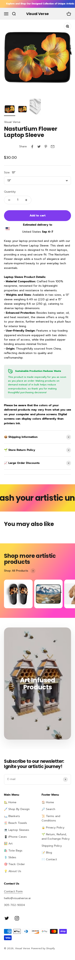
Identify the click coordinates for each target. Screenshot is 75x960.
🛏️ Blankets (12, 816)
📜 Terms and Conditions (51, 818)
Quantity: (10, 192)
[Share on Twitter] (39, 146)
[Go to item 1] (9, 110)
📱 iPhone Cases (15, 837)
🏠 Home (48, 802)
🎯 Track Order (14, 864)
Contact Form (13, 891)
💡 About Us (12, 871)
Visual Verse (12, 122)
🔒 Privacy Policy (53, 827)
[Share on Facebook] (32, 146)
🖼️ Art (8, 843)
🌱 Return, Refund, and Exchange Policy (56, 836)
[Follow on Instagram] (17, 918)
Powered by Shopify (43, 948)
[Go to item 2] (22, 110)
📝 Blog (47, 852)
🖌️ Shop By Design (17, 809)
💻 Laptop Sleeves (16, 830)
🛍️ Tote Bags (13, 850)
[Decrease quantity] (9, 200)
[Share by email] (52, 146)
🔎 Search (48, 809)
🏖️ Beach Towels (15, 823)
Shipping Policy (52, 846)
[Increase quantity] (26, 200)
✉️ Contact (49, 859)
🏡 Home (10, 802)
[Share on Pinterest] (45, 146)
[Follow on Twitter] (6, 918)
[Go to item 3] (35, 107)
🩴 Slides (10, 857)
